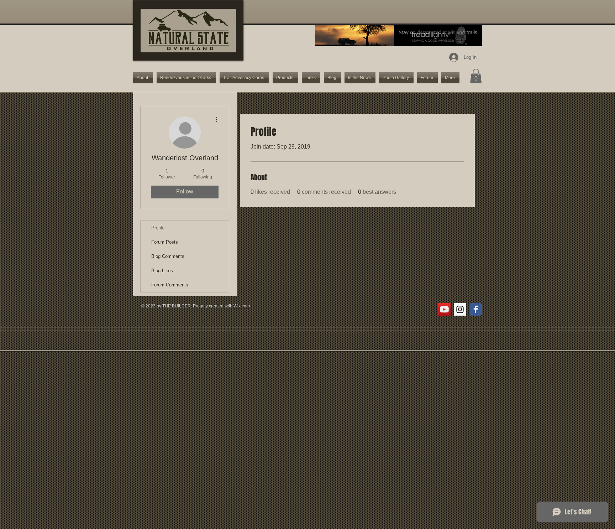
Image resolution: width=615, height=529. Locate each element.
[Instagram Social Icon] (460, 309)
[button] (476, 76)
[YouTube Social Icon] (444, 309)
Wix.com (241, 306)
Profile (157, 227)
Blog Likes (162, 270)
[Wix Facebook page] (475, 309)
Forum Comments (169, 284)
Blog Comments (167, 256)
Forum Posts (164, 242)
